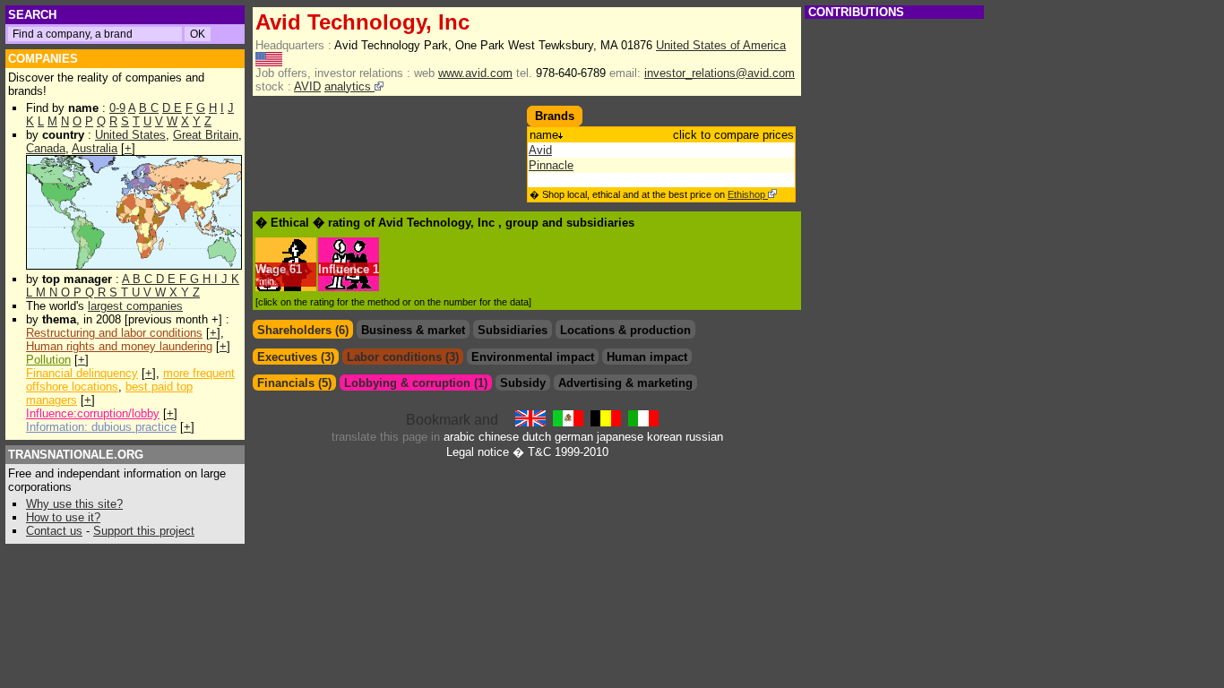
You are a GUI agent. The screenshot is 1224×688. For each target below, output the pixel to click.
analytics (349, 86)
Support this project (143, 531)
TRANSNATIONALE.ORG (75, 454)
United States (130, 135)
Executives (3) (295, 357)
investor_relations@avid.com (719, 73)
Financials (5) (294, 383)
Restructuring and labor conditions (114, 333)
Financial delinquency (82, 373)
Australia (94, 148)
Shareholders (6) (303, 330)
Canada (45, 148)
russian (704, 436)
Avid (540, 150)
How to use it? (63, 517)
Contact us (54, 531)
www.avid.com (475, 73)
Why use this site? (74, 504)
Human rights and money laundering (119, 346)
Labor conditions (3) (403, 357)
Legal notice (477, 452)
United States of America (721, 45)
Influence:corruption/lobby (92, 413)
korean (664, 436)
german (574, 436)
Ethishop (748, 194)
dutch (536, 436)
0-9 (117, 108)
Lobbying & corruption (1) (415, 383)
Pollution (48, 359)
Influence (343, 269)
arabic (459, 436)
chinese (498, 436)
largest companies (135, 306)
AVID (307, 86)
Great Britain (205, 135)
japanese (620, 436)
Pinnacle (551, 165)
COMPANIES (43, 58)
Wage (270, 269)
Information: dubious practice (101, 427)
